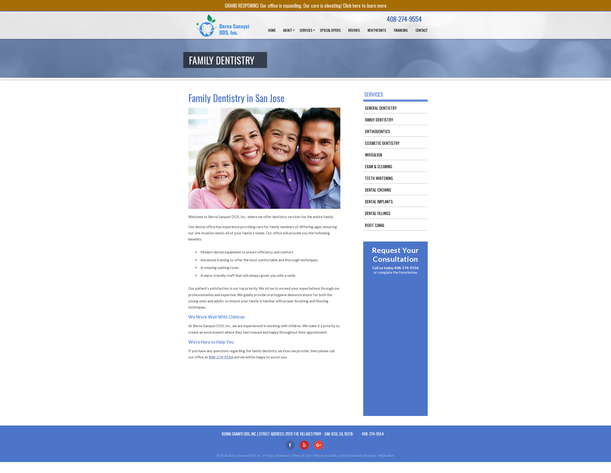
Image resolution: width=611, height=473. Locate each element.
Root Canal (375, 225)
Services (306, 30)
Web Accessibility (325, 455)
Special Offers (330, 30)
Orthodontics (377, 131)
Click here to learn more (364, 5)
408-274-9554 (404, 19)
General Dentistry (381, 108)
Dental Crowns (378, 190)
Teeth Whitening (379, 178)
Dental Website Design (356, 455)
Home (272, 30)
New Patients (377, 30)
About (287, 30)
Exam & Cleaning (378, 166)
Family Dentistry (379, 120)
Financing (401, 30)
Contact (422, 30)
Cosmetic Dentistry (382, 143)
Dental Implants (379, 202)
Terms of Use (301, 455)
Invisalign (373, 155)
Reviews (354, 30)
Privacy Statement (277, 455)
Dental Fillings (377, 213)
